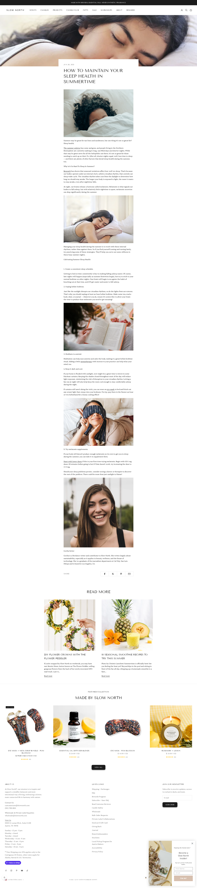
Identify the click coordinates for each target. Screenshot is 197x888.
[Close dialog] (192, 843)
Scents (33, 10)
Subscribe (170, 805)
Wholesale (96, 811)
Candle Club (72, 10)
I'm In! (183, 878)
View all (98, 767)
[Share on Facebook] (105, 574)
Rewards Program (99, 796)
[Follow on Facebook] (6, 871)
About (119, 10)
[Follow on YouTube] (22, 871)
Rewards (130, 10)
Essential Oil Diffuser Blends (74, 751)
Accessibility (97, 848)
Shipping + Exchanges (100, 789)
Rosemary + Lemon (171, 751)
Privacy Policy (97, 851)
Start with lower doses (73, 461)
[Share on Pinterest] (121, 574)
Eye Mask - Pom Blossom (123, 751)
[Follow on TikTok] (27, 871)
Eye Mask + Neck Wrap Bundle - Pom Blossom (26, 752)
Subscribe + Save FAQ (100, 800)
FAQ (93, 793)
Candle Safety (97, 808)
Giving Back (96, 826)
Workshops (106, 10)
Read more (48, 676)
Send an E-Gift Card (100, 823)
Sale (94, 10)
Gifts (85, 10)
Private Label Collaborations (103, 819)
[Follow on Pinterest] (17, 871)
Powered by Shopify (90, 879)
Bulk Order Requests (100, 815)
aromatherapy (86, 361)
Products (57, 10)
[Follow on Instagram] (11, 871)
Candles (45, 10)
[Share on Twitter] (113, 574)
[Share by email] (129, 574)
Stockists (95, 837)
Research (67, 171)
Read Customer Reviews (101, 804)
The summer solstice (72, 148)
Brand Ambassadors (100, 834)
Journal (95, 830)
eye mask (110, 389)
